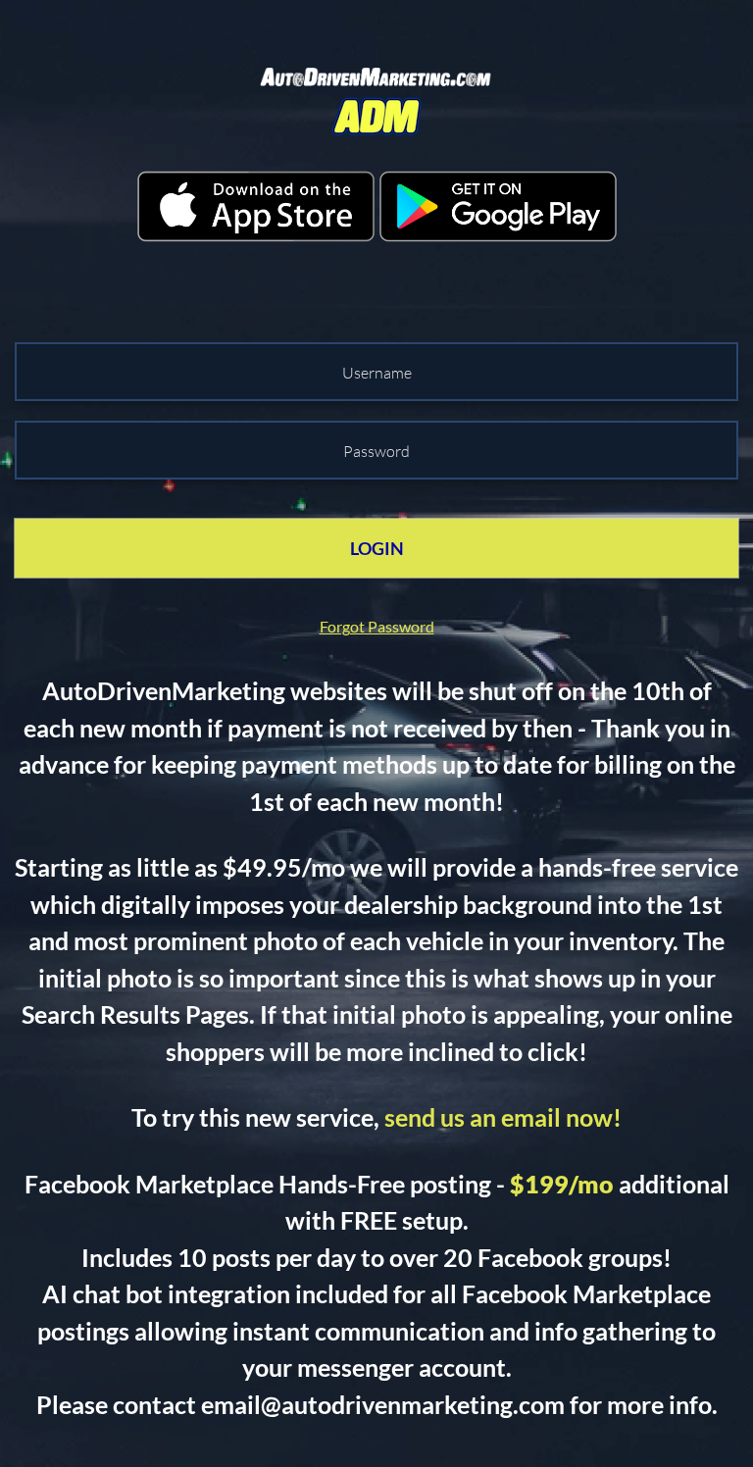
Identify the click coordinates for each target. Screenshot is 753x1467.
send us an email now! (503, 1117)
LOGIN (377, 548)
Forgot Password (377, 626)
